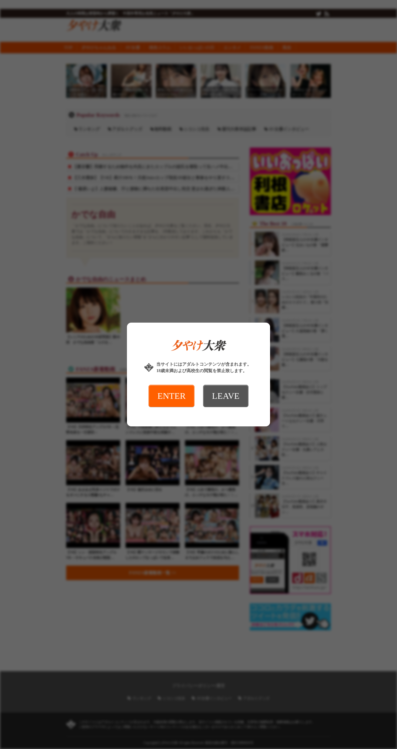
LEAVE (226, 396)
